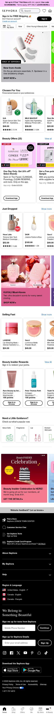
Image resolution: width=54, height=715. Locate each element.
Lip (32, 427)
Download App (11, 198)
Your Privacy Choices (10, 687)
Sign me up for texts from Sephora (19, 621)
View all (48, 138)
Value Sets (6, 427)
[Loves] (44, 11)
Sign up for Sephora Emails (15, 637)
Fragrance (20, 427)
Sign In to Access (11, 403)
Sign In (44, 18)
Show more (46, 208)
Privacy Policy (7, 684)
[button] (11, 388)
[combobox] (29, 10)
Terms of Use (21, 684)
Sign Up (45, 642)
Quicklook (7, 106)
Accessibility (33, 684)
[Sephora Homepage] (9, 11)
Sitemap (43, 684)
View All (48, 362)
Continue (44, 627)
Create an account (9, 21)
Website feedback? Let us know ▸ (27, 510)
